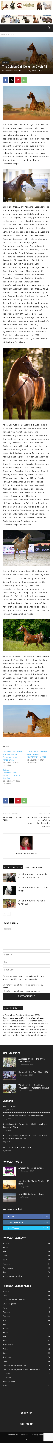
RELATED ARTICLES (13, 867)
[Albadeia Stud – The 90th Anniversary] (9, 1062)
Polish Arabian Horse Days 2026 (17, 1148)
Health (5, 1324)
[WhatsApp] (24, 80)
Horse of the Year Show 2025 (33, 1072)
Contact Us (13, 1435)
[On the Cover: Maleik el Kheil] (9, 890)
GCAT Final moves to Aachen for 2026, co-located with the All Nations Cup (25, 1137)
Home (3, 34)
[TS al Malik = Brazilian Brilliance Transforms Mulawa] (9, 1088)
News (5, 1337)
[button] (4, 28)
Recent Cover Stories (15, 1300)
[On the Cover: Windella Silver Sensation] (9, 877)
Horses (5, 1333)
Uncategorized (9, 1382)
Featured (6, 1312)
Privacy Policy (38, 1435)
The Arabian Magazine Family (15, 1365)
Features (6, 1316)
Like (46, 1216)
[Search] (49, 28)
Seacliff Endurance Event (31, 1194)
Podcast (6, 1349)
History (6, 1328)
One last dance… (10, 1107)
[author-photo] (26, 850)
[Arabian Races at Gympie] (9, 1171)
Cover (5, 1296)
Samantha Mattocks (13, 71)
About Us (24, 1435)
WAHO (5, 1386)
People (5, 1341)
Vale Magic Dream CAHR (12, 819)
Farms (5, 1308)
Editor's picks (9, 1304)
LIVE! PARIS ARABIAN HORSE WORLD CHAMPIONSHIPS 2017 (36, 754)
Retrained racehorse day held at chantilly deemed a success (38, 821)
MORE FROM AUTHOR (33, 867)
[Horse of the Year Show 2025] (9, 1075)
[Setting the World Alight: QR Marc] (9, 1184)
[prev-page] (4, 914)
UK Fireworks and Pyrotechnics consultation (23, 1116)
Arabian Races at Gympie (30, 1168)
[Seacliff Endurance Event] (9, 1197)
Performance (8, 1345)
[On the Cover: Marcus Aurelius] (9, 904)
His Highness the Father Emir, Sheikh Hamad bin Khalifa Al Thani (24, 1125)
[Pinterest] (18, 80)
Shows (5, 1353)
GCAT (5, 1320)
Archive (11, 34)
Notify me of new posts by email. (23, 991)
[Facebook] (5, 80)
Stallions (7, 1357)
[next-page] (8, 914)
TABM (5, 1361)
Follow (45, 1222)
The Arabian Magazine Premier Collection (21, 1369)
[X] (11, 80)
